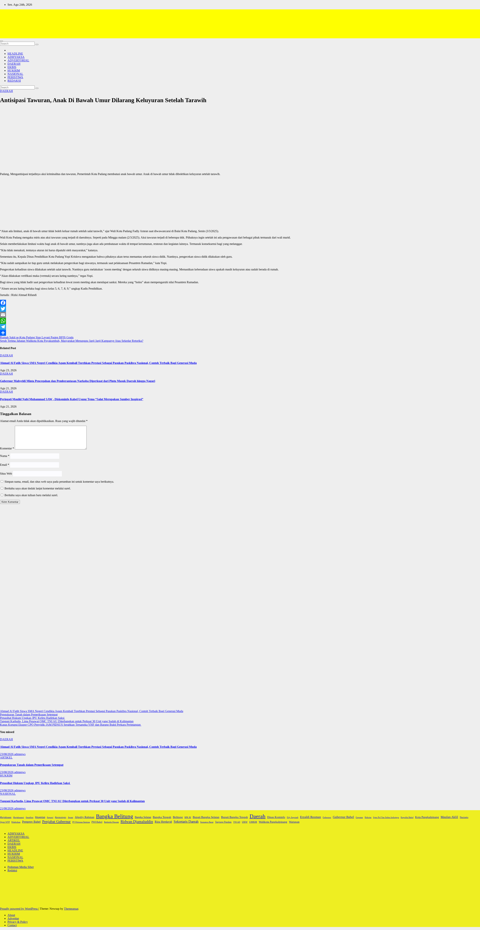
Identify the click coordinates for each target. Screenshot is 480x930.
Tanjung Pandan (223, 822)
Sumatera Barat (206, 822)
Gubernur (327, 817)
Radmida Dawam (111, 822)
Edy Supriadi (292, 817)
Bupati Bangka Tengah (234, 817)
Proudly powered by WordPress (19, 908)
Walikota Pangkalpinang (273, 821)
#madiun (29, 817)
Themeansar (71, 908)
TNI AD (236, 822)
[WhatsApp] (240, 321)
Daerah (258, 816)
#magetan (40, 817)
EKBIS (12, 67)
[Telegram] (240, 327)
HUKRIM (14, 70)
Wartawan (294, 821)
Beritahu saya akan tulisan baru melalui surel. (31, 495)
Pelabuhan (15, 822)
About (11, 915)
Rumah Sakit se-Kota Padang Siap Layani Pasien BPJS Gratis (37, 337)
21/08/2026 (7, 808)
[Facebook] (240, 303)
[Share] (240, 333)
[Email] (240, 315)
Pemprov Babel (31, 822)
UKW (245, 822)
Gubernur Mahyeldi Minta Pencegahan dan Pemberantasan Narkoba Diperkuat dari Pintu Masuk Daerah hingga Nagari (77, 381)
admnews (20, 754)
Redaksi (12, 870)
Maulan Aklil (449, 817)
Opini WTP (5, 822)
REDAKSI (14, 80)
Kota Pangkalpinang (427, 817)
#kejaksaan (5, 817)
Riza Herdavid (163, 822)
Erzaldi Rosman (310, 817)
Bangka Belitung (114, 816)
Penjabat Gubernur (56, 821)
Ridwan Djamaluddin (137, 821)
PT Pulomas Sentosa (81, 822)
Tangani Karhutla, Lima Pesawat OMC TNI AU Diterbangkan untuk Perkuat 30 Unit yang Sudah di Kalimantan (67, 721)
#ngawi (50, 817)
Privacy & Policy (18, 921)
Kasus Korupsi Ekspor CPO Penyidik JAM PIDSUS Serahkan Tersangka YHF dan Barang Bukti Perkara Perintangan (70, 724)
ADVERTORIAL (18, 60)
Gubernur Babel (343, 817)
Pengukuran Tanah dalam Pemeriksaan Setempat (29, 714)
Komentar (7, 448)
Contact (12, 925)
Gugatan (359, 817)
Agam (70, 817)
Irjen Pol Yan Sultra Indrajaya (386, 817)
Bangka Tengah (162, 817)
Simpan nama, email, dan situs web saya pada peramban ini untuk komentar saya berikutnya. (59, 481)
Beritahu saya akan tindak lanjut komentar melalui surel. (37, 488)
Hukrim (368, 817)
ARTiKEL (6, 757)
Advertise (13, 918)
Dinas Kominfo (276, 817)
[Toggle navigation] (1, 41)
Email (4, 464)
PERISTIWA (15, 77)
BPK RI (187, 817)
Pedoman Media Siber (21, 867)
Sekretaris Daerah (186, 822)
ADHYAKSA (16, 57)
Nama (4, 455)
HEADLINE (15, 53)
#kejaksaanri (18, 817)
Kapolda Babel (407, 817)
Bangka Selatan (143, 817)
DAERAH (14, 63)
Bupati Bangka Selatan (206, 817)
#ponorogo (60, 817)
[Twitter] (240, 309)
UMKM (253, 822)
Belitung (178, 817)
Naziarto (464, 817)
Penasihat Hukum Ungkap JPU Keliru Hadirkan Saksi (32, 717)
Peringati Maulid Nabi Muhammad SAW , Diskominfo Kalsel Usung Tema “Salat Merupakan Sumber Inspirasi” (71, 399)
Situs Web (6, 473)
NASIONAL (15, 73)
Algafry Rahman (84, 817)
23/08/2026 (7, 754)
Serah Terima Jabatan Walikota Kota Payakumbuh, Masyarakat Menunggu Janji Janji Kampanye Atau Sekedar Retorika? (71, 340)
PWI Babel (97, 822)
